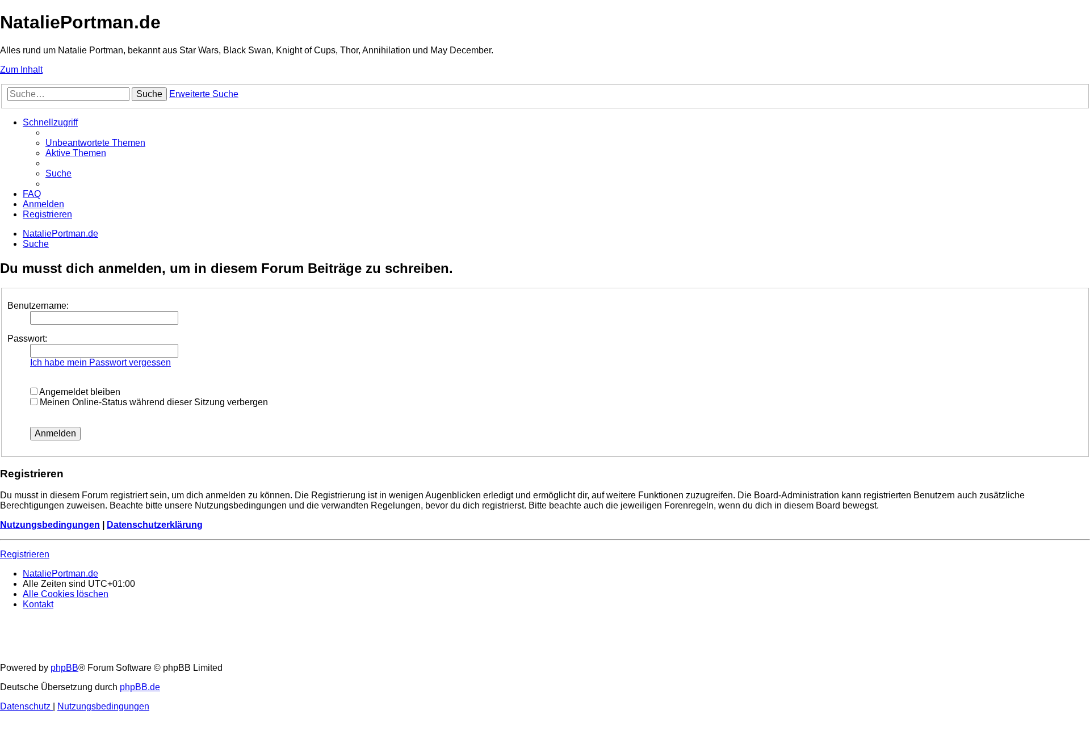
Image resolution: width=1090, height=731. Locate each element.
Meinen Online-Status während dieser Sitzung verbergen (152, 402)
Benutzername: (38, 305)
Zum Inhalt (21, 69)
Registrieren (24, 554)
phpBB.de (140, 687)
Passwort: (27, 338)
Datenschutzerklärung (155, 525)
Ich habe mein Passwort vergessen (100, 362)
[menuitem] (95, 143)
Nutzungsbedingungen (50, 525)
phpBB (64, 668)
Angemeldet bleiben (78, 392)
